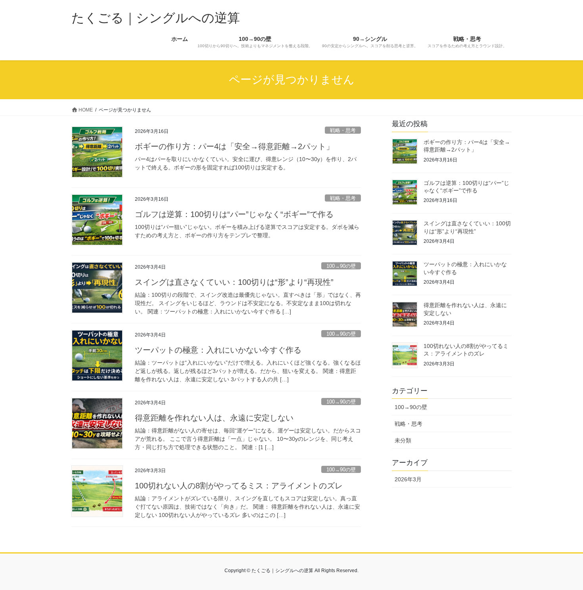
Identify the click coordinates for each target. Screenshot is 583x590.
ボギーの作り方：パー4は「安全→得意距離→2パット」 (234, 146)
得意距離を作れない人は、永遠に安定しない (214, 417)
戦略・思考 (343, 130)
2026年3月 (408, 479)
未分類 (403, 440)
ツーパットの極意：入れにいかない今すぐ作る (218, 350)
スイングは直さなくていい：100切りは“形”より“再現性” (234, 282)
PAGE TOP (562, 565)
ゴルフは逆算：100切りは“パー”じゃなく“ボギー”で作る (234, 214)
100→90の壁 (341, 266)
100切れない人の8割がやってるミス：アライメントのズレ (239, 485)
